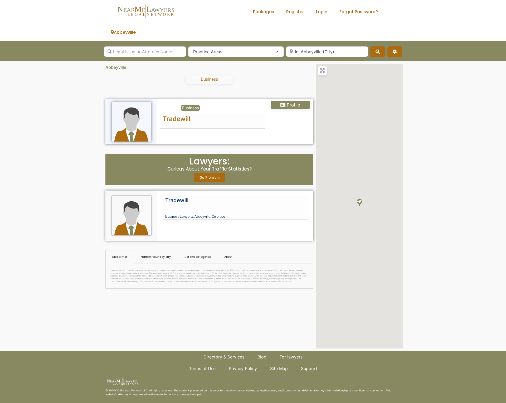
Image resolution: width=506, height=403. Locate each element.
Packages (263, 12)
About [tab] (228, 257)
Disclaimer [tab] (119, 257)
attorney (123, 394)
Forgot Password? (358, 12)
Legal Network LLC (135, 390)
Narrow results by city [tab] (156, 257)
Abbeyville (125, 32)
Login (321, 12)
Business (209, 79)
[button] (359, 202)
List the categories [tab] (197, 257)
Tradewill (176, 119)
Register (295, 12)
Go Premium (210, 177)
